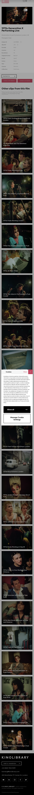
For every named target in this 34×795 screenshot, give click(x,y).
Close (25, 372)
